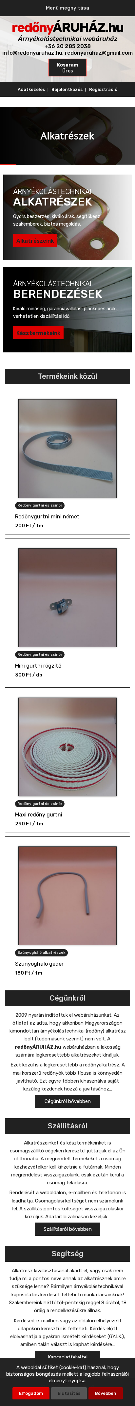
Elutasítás (69, 1393)
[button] (67, 1101)
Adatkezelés (31, 89)
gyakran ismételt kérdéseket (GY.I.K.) (83, 1336)
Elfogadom (31, 1393)
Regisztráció (103, 89)
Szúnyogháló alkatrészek (41, 952)
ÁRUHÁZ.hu (67, 27)
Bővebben (105, 1393)
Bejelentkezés (67, 89)
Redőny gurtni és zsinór (39, 505)
